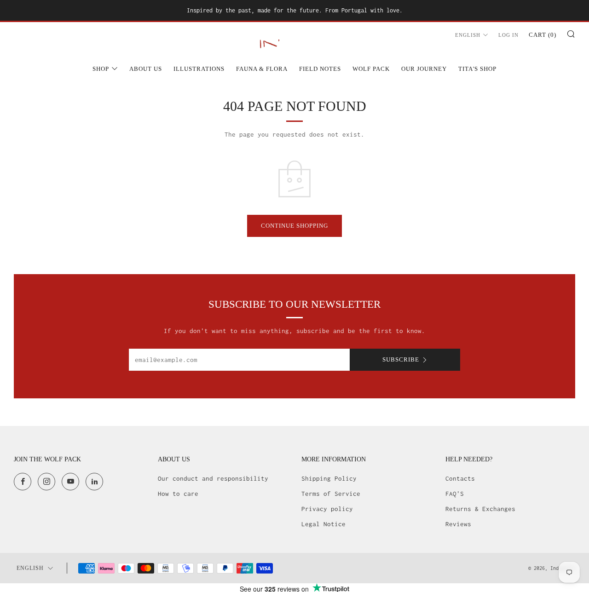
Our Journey (424, 68)
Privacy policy (327, 508)
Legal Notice (323, 524)
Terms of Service (330, 493)
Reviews (458, 524)
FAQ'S (454, 493)
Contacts (460, 478)
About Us (145, 68)
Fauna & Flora (262, 68)
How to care (178, 493)
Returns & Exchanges (480, 508)
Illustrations (199, 68)
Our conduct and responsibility (213, 478)
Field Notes (320, 68)
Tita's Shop (477, 68)
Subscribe (400, 359)
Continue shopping (294, 225)
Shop (100, 68)
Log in (508, 35)
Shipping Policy (329, 478)
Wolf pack (371, 68)
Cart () (542, 34)
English (467, 35)
